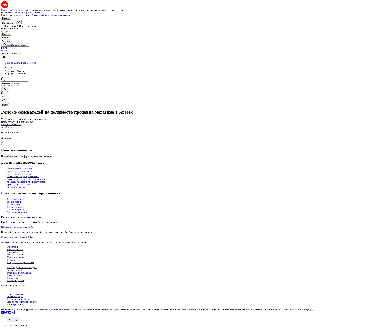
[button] (4, 48)
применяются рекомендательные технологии (58, 309)
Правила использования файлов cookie (51, 15)
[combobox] (14, 82)
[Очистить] (5, 89)
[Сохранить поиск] (4, 101)
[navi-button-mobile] (4, 56)
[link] (6, 41)
